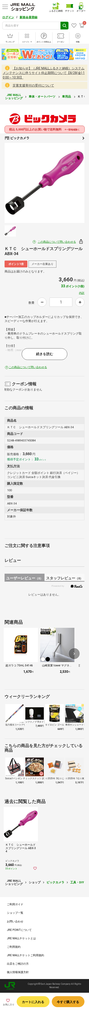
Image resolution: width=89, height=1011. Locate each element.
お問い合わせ (15, 921)
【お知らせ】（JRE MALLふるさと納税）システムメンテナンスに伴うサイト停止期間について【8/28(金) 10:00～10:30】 (44, 72)
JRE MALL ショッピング (14, 96)
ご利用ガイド (15, 904)
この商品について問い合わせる (57, 241)
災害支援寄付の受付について (33, 85)
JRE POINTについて (19, 930)
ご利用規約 (14, 946)
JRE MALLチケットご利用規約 (25, 955)
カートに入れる (33, 1002)
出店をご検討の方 (18, 963)
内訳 (81, 293)
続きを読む (44, 354)
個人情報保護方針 (18, 972)
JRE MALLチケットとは (21, 938)
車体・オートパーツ (42, 96)
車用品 (67, 96)
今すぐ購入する (68, 1002)
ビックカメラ (19, 138)
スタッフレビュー (64, 578)
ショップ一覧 (15, 912)
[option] (44, 183)
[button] (74, 653)
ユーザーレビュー (24, 578)
